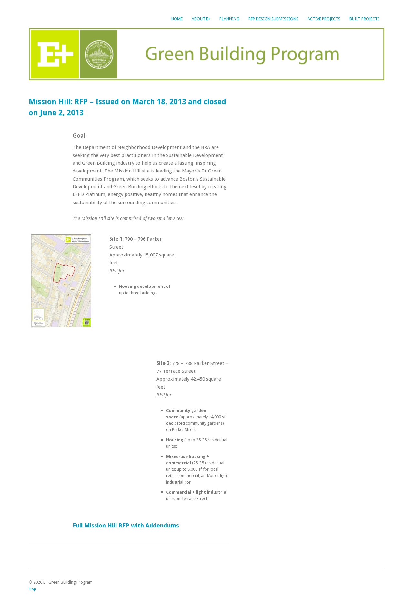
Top (32, 589)
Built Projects (364, 18)
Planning (229, 18)
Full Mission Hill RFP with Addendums (126, 525)
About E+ (201, 18)
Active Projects (323, 18)
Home (177, 18)
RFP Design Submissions (273, 18)
